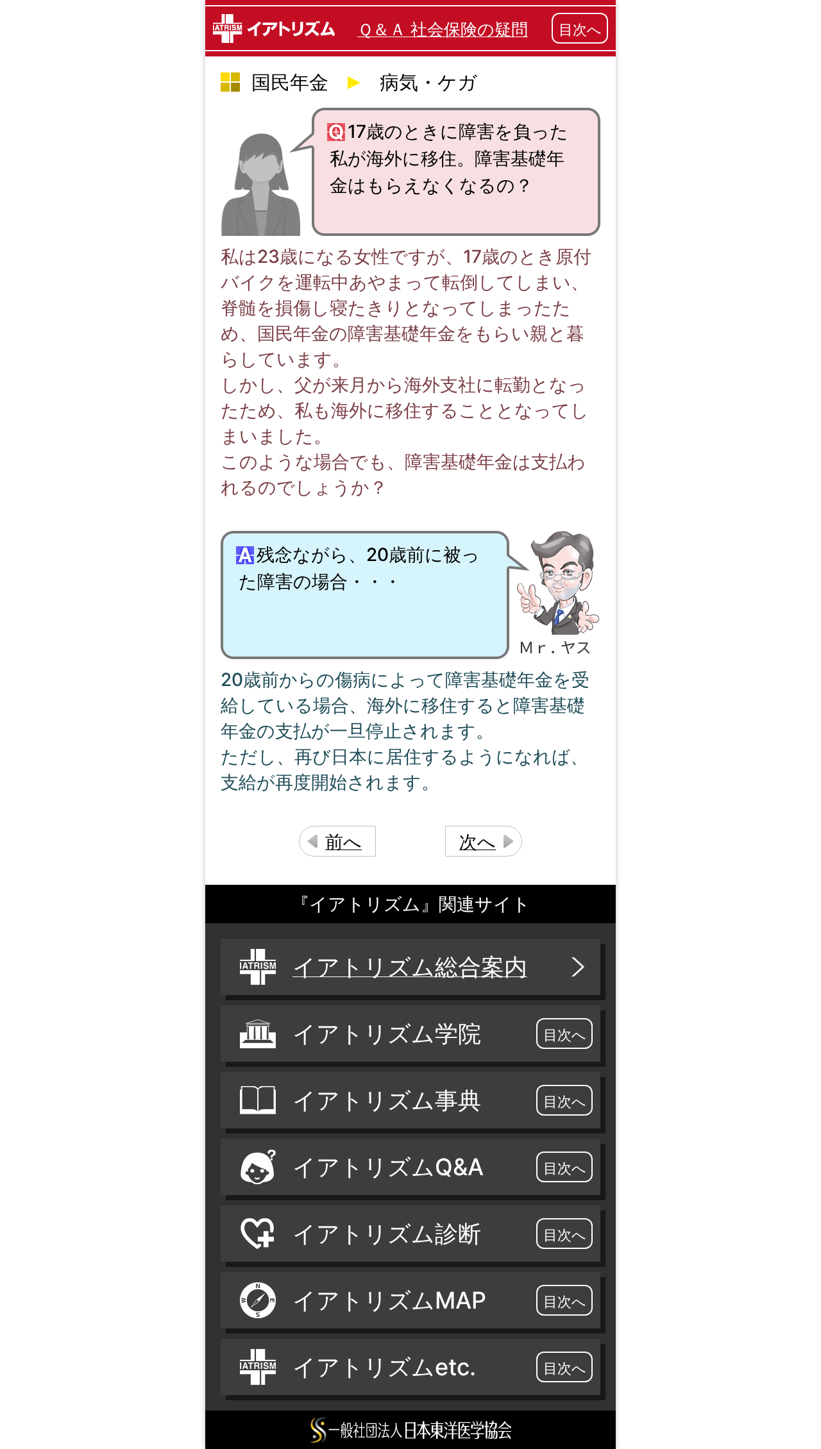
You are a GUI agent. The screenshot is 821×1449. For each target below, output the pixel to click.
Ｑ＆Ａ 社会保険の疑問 (442, 29)
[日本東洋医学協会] (410, 1430)
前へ (343, 842)
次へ (477, 842)
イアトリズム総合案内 (409, 967)
